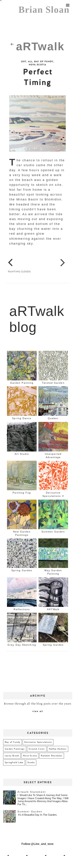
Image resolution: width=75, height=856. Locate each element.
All (30, 61)
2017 (23, 61)
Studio (31, 763)
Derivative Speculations (38, 743)
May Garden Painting (53, 573)
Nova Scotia (37, 64)
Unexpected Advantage (53, 456)
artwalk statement (31, 792)
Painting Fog (22, 493)
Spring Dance (21, 419)
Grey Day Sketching (22, 645)
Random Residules (51, 756)
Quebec (53, 419)
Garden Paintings (15, 749)
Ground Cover (37, 749)
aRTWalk (53, 610)
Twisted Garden (53, 383)
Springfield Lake (14, 763)
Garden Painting (22, 383)
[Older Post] (62, 263)
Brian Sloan (44, 9)
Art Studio (22, 454)
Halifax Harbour (58, 749)
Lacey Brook (12, 756)
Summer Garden (53, 532)
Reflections (22, 610)
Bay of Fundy (43, 61)
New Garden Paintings (22, 534)
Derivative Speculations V (53, 495)
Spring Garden (21, 571)
